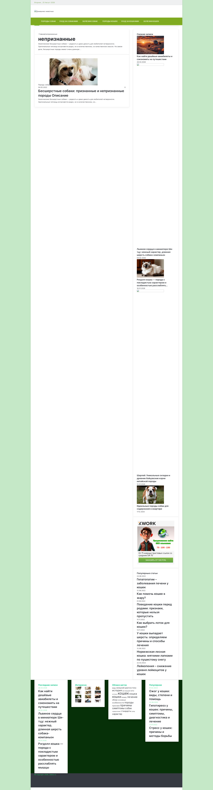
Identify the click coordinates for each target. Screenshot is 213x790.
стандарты (126, 711)
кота (132, 691)
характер (117, 714)
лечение (132, 696)
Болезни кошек (151, 21)
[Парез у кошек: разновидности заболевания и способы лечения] (88, 698)
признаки (116, 706)
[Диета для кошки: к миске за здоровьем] (98, 693)
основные (122, 700)
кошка (133, 693)
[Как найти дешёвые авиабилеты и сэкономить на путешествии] (150, 54)
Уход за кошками (130, 21)
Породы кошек (110, 21)
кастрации (126, 691)
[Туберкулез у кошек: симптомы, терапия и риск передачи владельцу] (78, 702)
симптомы (118, 708)
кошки (116, 697)
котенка (114, 694)
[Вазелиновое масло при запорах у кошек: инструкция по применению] (88, 702)
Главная (41, 34)
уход (133, 711)
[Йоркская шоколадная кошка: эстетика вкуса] (98, 698)
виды (114, 688)
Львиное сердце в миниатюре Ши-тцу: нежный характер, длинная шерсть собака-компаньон (155, 252)
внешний (120, 688)
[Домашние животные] (44, 11)
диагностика (130, 688)
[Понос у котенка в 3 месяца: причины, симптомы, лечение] (88, 689)
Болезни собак (90, 21)
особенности (118, 703)
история (117, 690)
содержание (116, 711)
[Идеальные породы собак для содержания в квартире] (150, 503)
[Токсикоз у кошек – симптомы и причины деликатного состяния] (78, 689)
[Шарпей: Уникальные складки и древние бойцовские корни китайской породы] (150, 291)
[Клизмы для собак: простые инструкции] (88, 693)
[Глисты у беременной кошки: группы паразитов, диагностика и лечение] (98, 702)
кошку (124, 697)
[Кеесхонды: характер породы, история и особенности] (78, 693)
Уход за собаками (68, 21)
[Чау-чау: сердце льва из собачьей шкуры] (98, 689)
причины (126, 705)
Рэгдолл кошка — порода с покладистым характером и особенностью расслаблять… (152, 282)
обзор (114, 700)
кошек (123, 693)
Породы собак (48, 21)
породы (129, 702)
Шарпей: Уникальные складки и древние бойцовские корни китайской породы (153, 478)
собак (128, 708)
